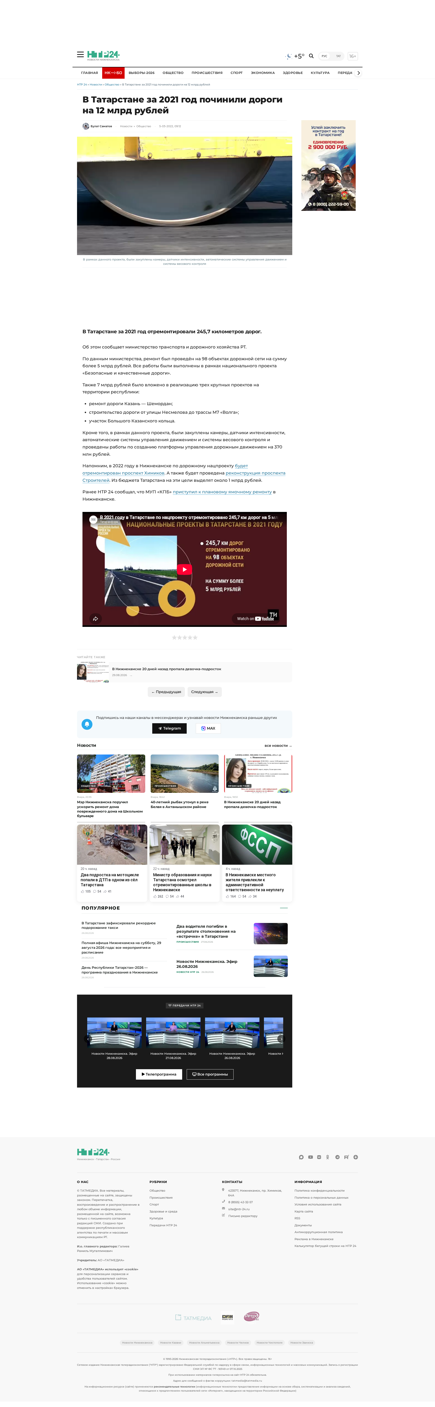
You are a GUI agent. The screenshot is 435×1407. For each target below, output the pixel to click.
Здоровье (293, 73)
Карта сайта (304, 1211)
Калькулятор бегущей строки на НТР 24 (325, 1246)
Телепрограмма (160, 1074)
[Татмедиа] (193, 1318)
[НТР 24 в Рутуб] (346, 1157)
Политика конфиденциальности (320, 1190)
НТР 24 (82, 84)
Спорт (237, 73)
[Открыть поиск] (311, 56)
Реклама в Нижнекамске (314, 1239)
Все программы (212, 1074)
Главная (89, 73)
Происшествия (207, 73)
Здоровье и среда (163, 1211)
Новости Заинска (301, 1342)
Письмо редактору (242, 1216)
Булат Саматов (101, 126)
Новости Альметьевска (204, 1342)
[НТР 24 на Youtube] (310, 1157)
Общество (173, 73)
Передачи (347, 73)
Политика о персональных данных (321, 1197)
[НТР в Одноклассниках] (328, 1157)
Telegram (172, 728)
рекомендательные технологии (174, 1386)
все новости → (278, 745)
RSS (297, 1218)
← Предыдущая (166, 692)
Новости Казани (170, 1342)
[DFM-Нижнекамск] (227, 1318)
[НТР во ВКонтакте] (319, 1157)
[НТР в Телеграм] (337, 1157)
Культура (320, 73)
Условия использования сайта (318, 1204)
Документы (303, 1225)
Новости (96, 84)
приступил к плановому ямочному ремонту (222, 491)
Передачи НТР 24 (163, 1225)
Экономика (263, 73)
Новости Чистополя (270, 1342)
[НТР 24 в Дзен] (355, 1157)
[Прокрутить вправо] (358, 73)
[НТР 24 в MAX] (301, 1157)
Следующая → (204, 692)
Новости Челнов (238, 1342)
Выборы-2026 (142, 73)
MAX (211, 728)
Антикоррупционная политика (319, 1232)
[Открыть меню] (80, 54)
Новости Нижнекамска (137, 1342)
